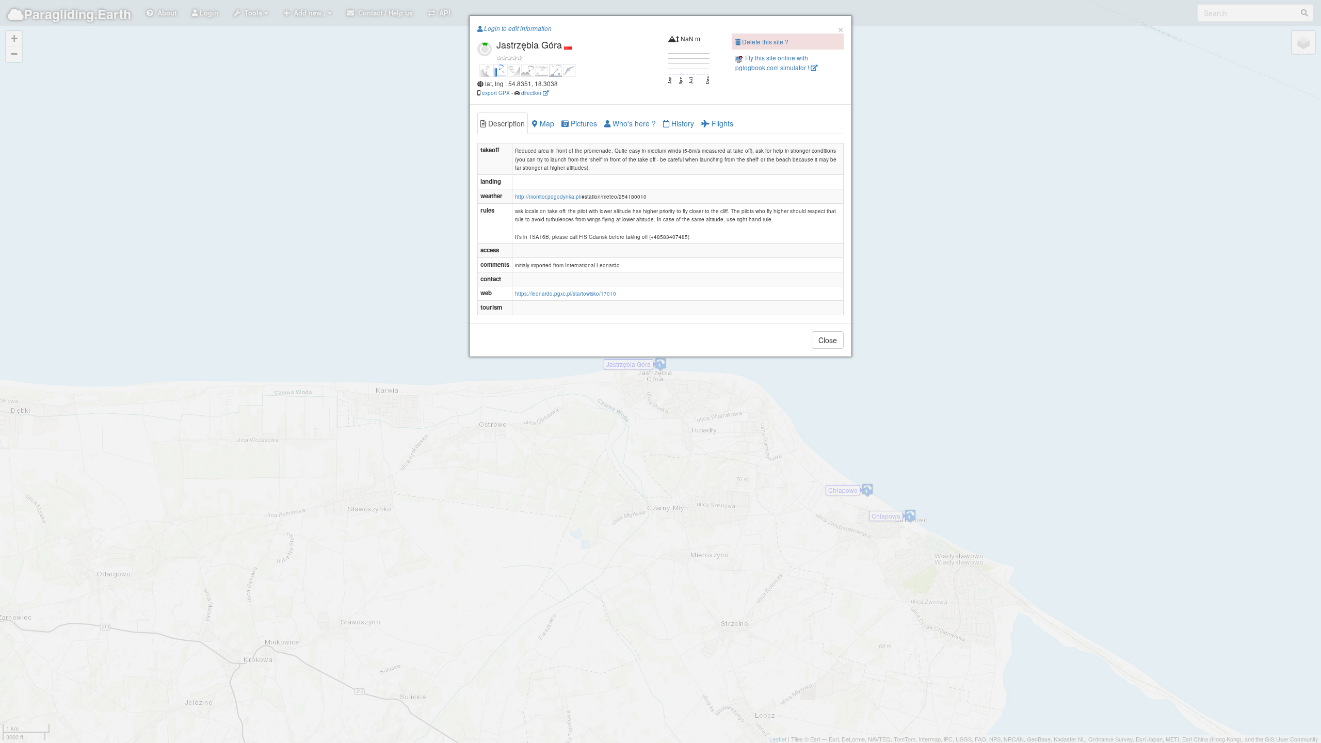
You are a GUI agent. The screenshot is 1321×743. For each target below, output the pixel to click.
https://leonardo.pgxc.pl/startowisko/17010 (565, 293)
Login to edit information (517, 28)
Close (827, 340)
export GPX (496, 92)
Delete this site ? (764, 41)
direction (532, 92)
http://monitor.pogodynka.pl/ (548, 196)
